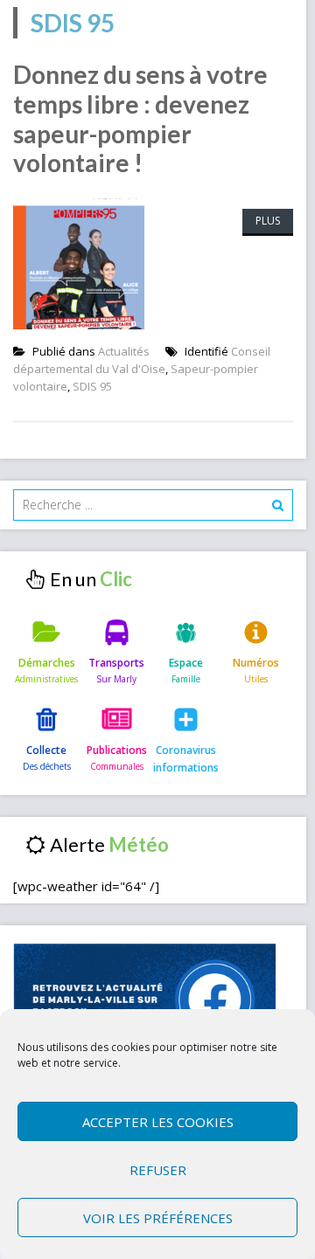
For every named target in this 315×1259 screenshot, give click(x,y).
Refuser (158, 1170)
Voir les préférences (158, 1218)
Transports (116, 662)
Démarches (46, 662)
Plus (268, 220)
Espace (186, 662)
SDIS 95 (92, 386)
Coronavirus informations (186, 759)
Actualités (124, 351)
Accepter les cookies (158, 1122)
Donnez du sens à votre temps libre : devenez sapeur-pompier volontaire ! (140, 118)
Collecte (46, 750)
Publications (117, 750)
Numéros (256, 662)
